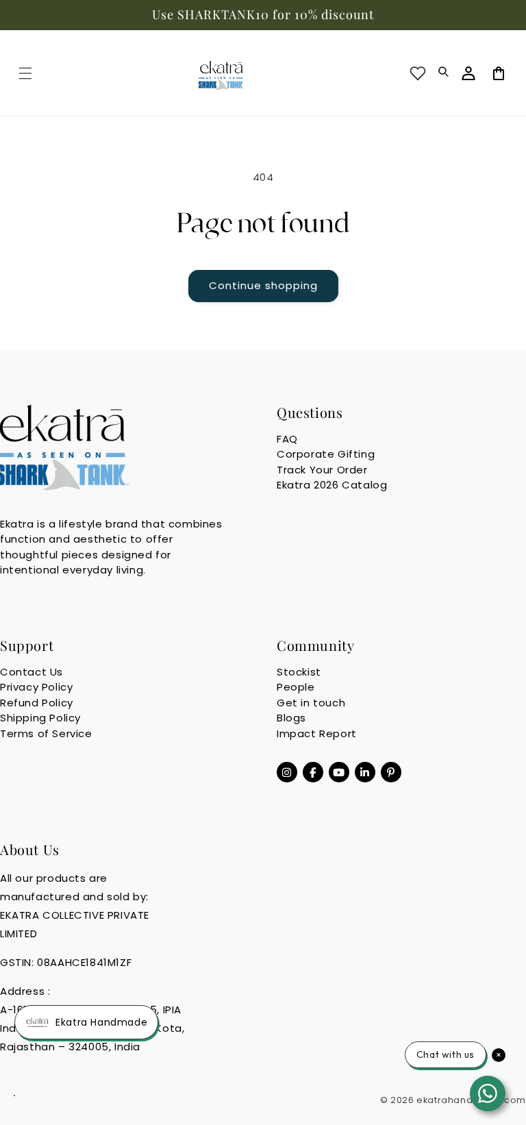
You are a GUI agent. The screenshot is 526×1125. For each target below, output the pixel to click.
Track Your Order (322, 469)
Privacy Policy (36, 687)
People (296, 687)
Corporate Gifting (326, 454)
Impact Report (317, 733)
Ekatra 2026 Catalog (332, 485)
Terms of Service (46, 733)
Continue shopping (263, 285)
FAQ (287, 439)
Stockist (299, 672)
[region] (263, 15)
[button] (25, 73)
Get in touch (311, 702)
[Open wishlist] (418, 73)
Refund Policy (36, 702)
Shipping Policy (40, 717)
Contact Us (31, 672)
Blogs (291, 717)
